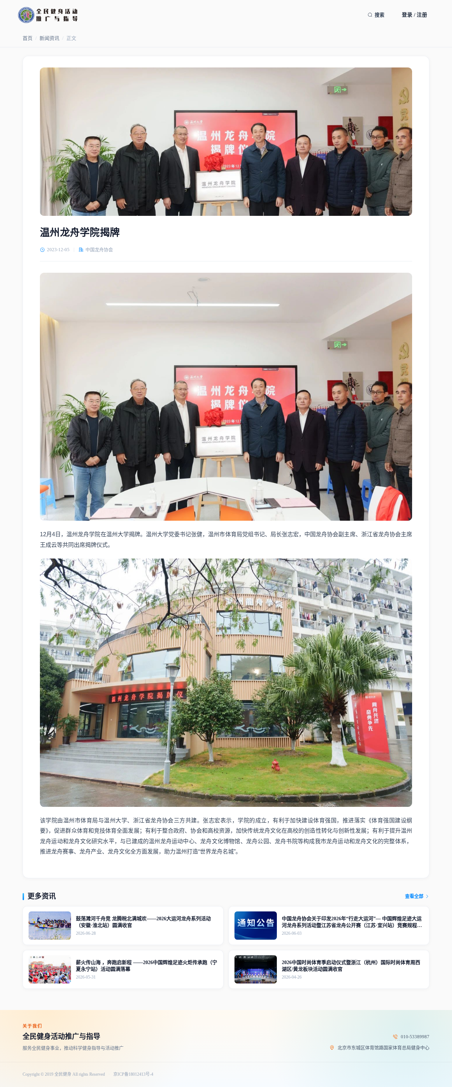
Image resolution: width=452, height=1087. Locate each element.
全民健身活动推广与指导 (61, 1036)
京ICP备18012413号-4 (133, 1074)
